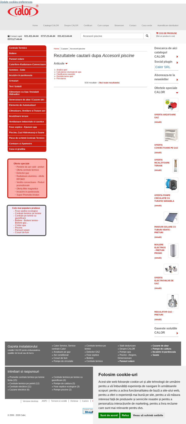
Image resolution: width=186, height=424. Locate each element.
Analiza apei (61, 70)
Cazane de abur (161, 345)
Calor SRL (162, 67)
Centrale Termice (18, 48)
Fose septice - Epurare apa (23, 127)
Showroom (119, 25)
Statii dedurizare (128, 345)
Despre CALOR (71, 25)
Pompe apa (125, 352)
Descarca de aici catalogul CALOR (165, 52)
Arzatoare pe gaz (62, 352)
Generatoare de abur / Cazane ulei (26, 99)
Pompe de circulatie (63, 361)
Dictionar (74, 401)
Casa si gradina (17, 149)
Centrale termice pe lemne (28, 213)
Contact (132, 25)
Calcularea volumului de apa (68, 72)
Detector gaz (23, 173)
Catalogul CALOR (51, 25)
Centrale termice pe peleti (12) (24, 383)
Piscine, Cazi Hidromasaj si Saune (26, 132)
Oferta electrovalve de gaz (163, 280)
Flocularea (61, 78)
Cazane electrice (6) (19, 389)
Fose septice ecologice (26, 211)
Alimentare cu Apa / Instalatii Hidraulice (24, 93)
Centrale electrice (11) (20, 386)
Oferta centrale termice (28, 170)
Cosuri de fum (22, 232)
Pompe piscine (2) (63, 389)
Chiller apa (20, 225)
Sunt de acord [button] (109, 415)
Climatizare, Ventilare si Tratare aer (27, 110)
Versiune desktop (30, 401)
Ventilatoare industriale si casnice (26, 121)
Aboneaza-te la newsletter (164, 77)
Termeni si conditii (59, 401)
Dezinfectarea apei (64, 76)
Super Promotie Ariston (28, 195)
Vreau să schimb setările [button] (148, 415)
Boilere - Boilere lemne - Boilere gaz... (27, 221)
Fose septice (92, 355)
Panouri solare (16, 59)
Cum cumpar (103, 25)
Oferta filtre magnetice (27, 188)
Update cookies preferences (16, 2)
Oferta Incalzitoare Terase (161, 163)
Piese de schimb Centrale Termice (27, 138)
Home (35, 25)
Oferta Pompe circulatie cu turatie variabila (164, 198)
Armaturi (13, 81)
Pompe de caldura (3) (64, 383)
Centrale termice (94, 361)
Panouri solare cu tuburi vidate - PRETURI (165, 230)
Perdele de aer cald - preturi (30, 167)
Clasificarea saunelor (65, 74)
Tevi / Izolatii (15, 86)
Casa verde (147, 25)
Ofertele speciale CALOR (165, 90)
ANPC (44, 401)
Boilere (13, 53)
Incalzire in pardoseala (20, 75)
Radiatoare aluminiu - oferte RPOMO (30, 177)
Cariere (85, 401)
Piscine (18, 228)
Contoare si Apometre (20, 143)
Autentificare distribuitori (167, 25)
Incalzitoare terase (18, 116)
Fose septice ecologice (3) (67, 386)
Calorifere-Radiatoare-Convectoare (27, 64)
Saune (156, 355)
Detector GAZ (93, 352)
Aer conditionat (61, 355)
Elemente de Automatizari (22, 105)
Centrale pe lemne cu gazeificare (25, 217)
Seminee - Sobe (17, 70)
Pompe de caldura (162, 349)
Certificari (88, 25)
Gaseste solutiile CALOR (165, 330)
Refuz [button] (125, 415)
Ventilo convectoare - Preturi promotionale (30, 184)
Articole (59, 63)
